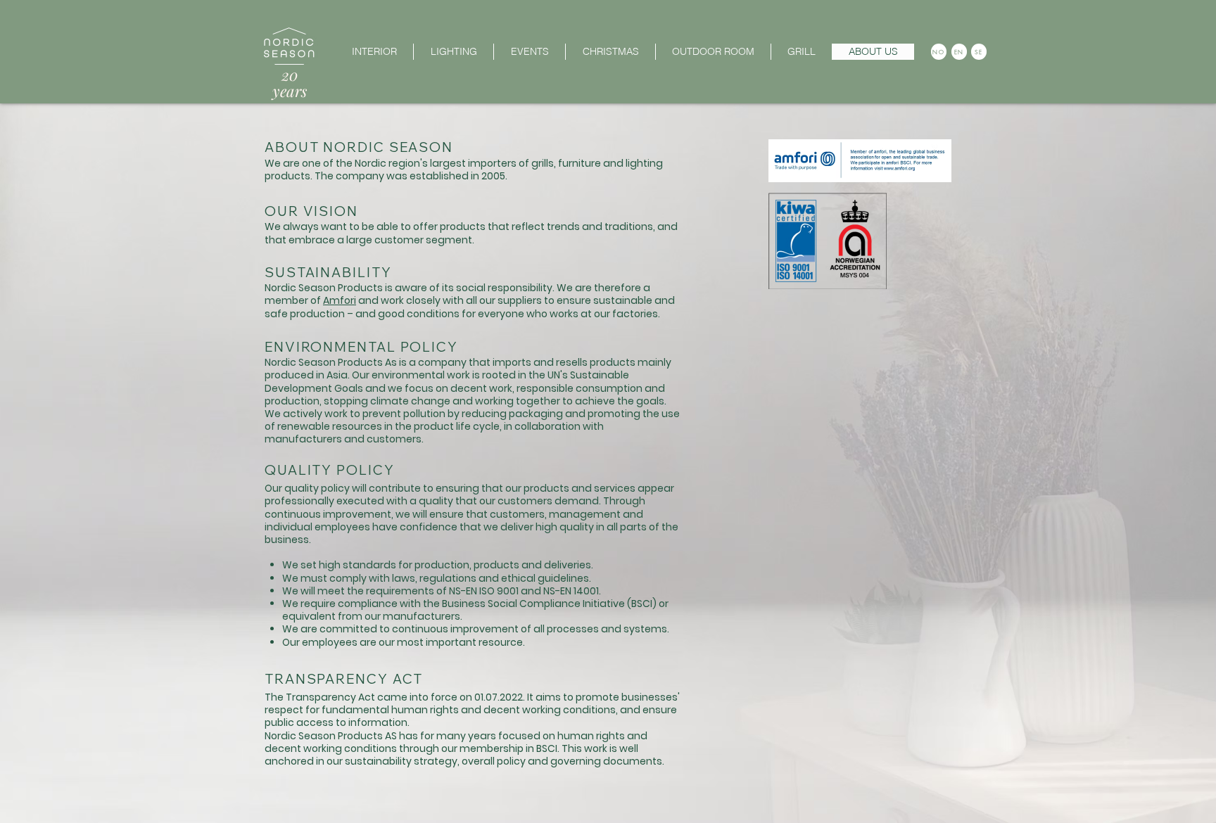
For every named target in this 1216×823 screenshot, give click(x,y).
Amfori (339, 300)
